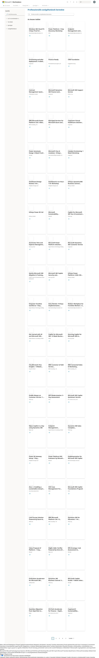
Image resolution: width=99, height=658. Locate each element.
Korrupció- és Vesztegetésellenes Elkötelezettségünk (34, 652)
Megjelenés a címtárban (29, 646)
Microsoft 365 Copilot (52, 651)
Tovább (70, 638)
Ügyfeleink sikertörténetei (26, 644)
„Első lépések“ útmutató (45, 644)
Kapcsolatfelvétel (32, 657)
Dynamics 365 (24, 651)
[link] (37, 36)
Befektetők (17, 652)
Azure (18, 651)
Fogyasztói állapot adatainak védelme (9, 657)
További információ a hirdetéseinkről (76, 657)
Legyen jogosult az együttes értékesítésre (18, 648)
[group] (30, 35)
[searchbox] (16, 14)
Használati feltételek (55, 657)
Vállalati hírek (92, 651)
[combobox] (51, 14)
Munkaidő (36, 644)
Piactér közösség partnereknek (36, 648)
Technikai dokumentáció (57, 644)
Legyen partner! (19, 646)
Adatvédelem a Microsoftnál (7, 652)
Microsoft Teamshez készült (65, 651)
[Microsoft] (6, 2)
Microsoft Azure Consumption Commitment (83, 644)
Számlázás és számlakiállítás (7, 646)
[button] (29, 14)
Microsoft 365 (31, 651)
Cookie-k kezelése (90, 657)
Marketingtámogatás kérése (43, 646)
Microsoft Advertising (40, 651)
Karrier (74, 651)
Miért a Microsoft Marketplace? (8, 644)
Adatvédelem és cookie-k (43, 657)
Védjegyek (63, 657)
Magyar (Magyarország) (6, 654)
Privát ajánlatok (68, 644)
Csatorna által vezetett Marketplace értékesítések (57, 648)
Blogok (18, 644)
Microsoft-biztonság (12, 651)
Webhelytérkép (24, 657)
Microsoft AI (3, 651)
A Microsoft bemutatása (82, 651)
